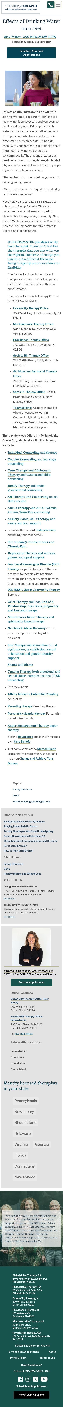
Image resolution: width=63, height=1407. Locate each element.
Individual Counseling (23, 452)
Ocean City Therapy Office (30, 308)
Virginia (21, 1144)
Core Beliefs (22, 741)
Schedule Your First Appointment (31, 52)
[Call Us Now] (50, 4)
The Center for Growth (37, 1345)
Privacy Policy (18, 1357)
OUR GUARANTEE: (21, 242)
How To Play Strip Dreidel (18, 850)
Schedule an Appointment (24, 1351)
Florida (20, 1155)
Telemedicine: (22, 407)
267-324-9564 (24, 1034)
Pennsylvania (25, 1101)
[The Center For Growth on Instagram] (27, 1379)
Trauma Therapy (19, 671)
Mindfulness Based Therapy (28, 617)
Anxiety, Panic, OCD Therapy (28, 519)
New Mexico (24, 1177)
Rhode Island (25, 1122)
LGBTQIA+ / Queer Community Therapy (34, 589)
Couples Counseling (22, 459)
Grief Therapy (18, 602)
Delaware (22, 1133)
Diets (16, 795)
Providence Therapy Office (31, 339)
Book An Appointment (31, 982)
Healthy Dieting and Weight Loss (31, 801)
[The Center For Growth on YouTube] (42, 1379)
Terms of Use (47, 1357)
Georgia (42, 1144)
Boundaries (25, 736)
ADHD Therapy (19, 508)
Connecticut (25, 1166)
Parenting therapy (20, 706)
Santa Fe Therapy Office (29, 392)
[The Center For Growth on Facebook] (20, 1379)
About (52, 1351)
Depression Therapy (22, 553)
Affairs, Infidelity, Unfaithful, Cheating (33, 694)
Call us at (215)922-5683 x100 (31, 1371)
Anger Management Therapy (28, 725)
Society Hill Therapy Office (31, 355)
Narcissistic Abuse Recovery (27, 628)
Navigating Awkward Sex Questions (24, 821)
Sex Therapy (17, 645)
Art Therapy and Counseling (28, 497)
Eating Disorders (22, 789)
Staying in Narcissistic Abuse (20, 826)
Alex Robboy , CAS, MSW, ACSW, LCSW (30, 36)
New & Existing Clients (31, 1394)
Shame (12, 665)
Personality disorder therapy (27, 713)
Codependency (46, 530)
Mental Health (46, 748)
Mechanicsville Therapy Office (33, 324)
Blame (28, 665)
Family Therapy (19, 486)
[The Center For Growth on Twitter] (35, 1379)
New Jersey (24, 1112)
